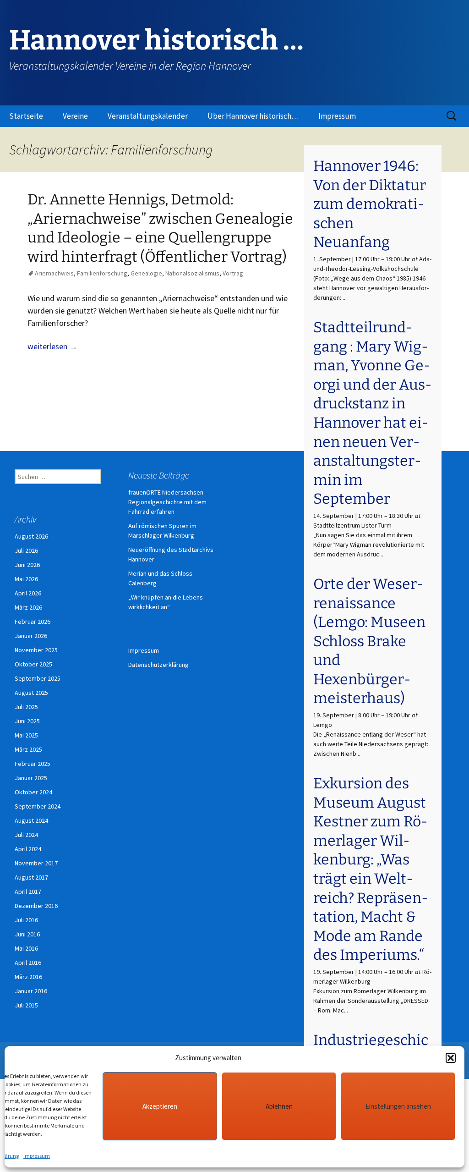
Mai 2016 (26, 948)
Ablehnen (279, 1106)
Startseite (26, 116)
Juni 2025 (27, 721)
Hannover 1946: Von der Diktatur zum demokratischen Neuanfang (369, 204)
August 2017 (31, 877)
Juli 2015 (26, 1005)
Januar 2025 (31, 778)
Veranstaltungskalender (148, 116)
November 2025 (36, 650)
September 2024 (37, 806)
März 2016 (28, 977)
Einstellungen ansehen (398, 1106)
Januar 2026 (31, 636)
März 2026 (28, 607)
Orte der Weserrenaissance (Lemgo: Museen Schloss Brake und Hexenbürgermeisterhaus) (369, 641)
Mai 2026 (26, 579)
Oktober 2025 (33, 664)
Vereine (75, 116)
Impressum (36, 1155)
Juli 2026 (26, 550)
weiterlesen (52, 346)
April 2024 (28, 849)
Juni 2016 (27, 934)
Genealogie (146, 273)
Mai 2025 (26, 735)
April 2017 (28, 891)
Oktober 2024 (33, 792)
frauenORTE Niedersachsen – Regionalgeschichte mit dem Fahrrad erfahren (168, 502)
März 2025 (28, 749)
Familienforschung (102, 273)
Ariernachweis (54, 273)
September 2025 (37, 678)
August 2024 (31, 820)
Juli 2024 (26, 835)
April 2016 (28, 962)
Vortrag (233, 273)
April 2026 (28, 593)
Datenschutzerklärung (158, 664)
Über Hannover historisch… (253, 116)
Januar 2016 (31, 991)
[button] (450, 1057)
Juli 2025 (26, 707)
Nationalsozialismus (192, 273)
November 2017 (36, 863)
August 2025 (31, 692)
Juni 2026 (27, 565)
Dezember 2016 (36, 906)
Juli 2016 (26, 920)
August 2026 (31, 536)
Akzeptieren (159, 1106)
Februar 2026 (32, 621)
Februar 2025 (32, 763)
